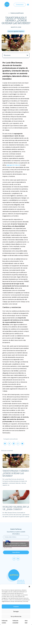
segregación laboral (13, 165)
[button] (29, 586)
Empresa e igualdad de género (16, 31)
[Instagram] (14, 558)
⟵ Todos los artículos (16, 13)
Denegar (16, 611)
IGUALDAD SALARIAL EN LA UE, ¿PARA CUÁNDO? (16, 508)
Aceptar (16, 606)
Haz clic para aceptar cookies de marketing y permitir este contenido (16, 544)
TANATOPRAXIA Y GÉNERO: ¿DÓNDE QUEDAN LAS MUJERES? (16, 473)
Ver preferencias (16, 616)
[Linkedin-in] (18, 558)
